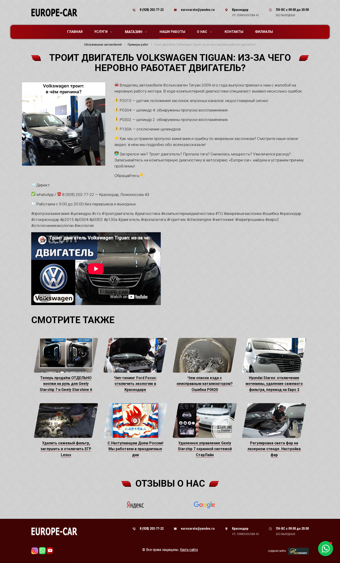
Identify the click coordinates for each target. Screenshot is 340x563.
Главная (75, 32)
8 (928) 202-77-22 (152, 10)
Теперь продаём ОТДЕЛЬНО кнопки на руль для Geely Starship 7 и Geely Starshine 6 (66, 384)
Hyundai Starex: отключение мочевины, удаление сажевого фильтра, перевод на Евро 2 (274, 384)
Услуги (101, 32)
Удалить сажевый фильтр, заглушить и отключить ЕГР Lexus (65, 449)
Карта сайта (189, 550)
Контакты (234, 32)
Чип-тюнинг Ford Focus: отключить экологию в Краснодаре (135, 384)
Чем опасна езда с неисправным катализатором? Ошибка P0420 (205, 384)
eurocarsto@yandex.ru (198, 10)
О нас (202, 32)
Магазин (133, 32)
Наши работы (172, 32)
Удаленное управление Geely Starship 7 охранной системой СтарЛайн (205, 449)
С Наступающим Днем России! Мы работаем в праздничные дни (135, 449)
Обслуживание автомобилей (103, 44)
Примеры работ (138, 44)
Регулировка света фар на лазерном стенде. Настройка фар (274, 449)
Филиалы (264, 32)
